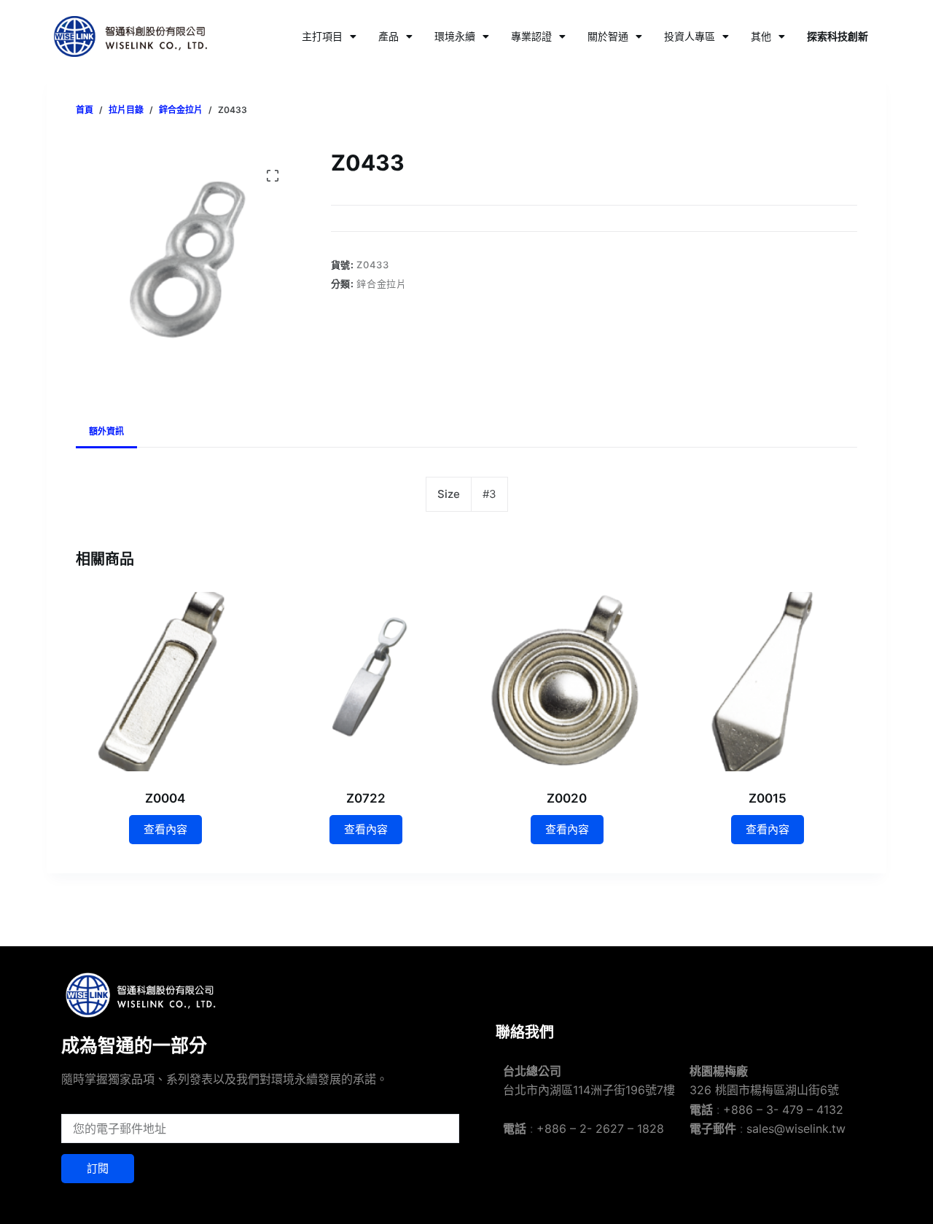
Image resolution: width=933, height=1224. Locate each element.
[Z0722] (366, 681)
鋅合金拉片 (381, 283)
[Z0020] (567, 681)
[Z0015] (768, 681)
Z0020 (567, 798)
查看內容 (165, 829)
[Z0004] (165, 681)
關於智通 (607, 36)
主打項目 (322, 36)
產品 (388, 36)
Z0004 (165, 798)
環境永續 (454, 36)
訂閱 (98, 1168)
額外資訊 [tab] (106, 431)
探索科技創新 (837, 36)
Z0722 (366, 798)
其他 (761, 36)
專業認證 (531, 36)
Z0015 (767, 798)
